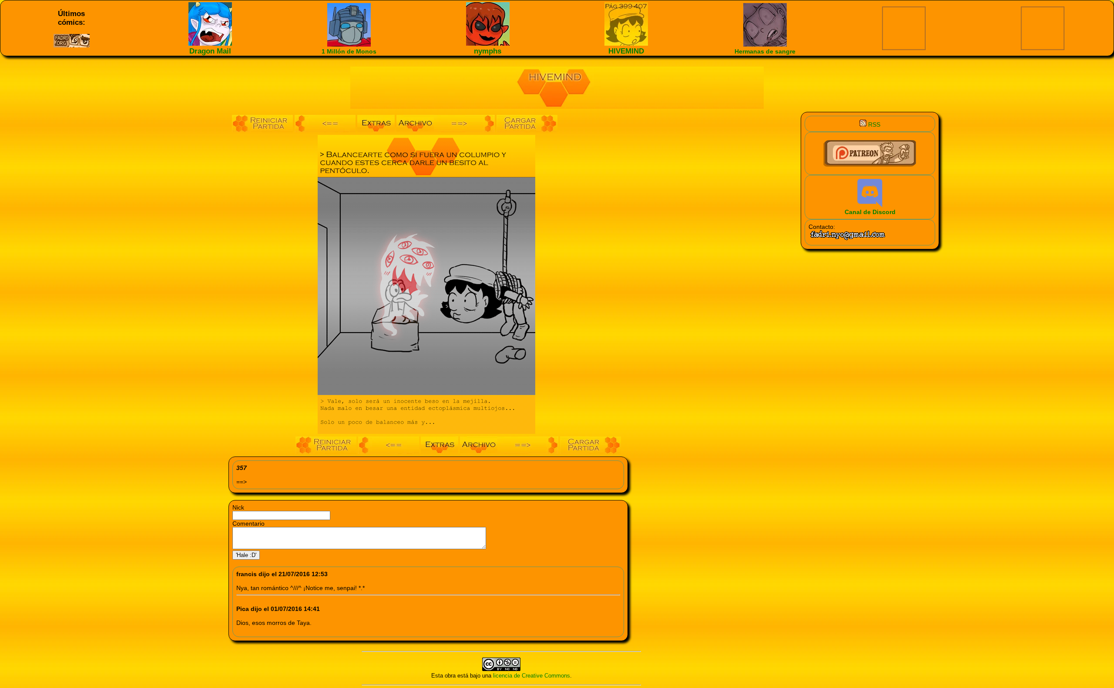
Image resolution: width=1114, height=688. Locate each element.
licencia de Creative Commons (531, 675)
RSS (873, 124)
